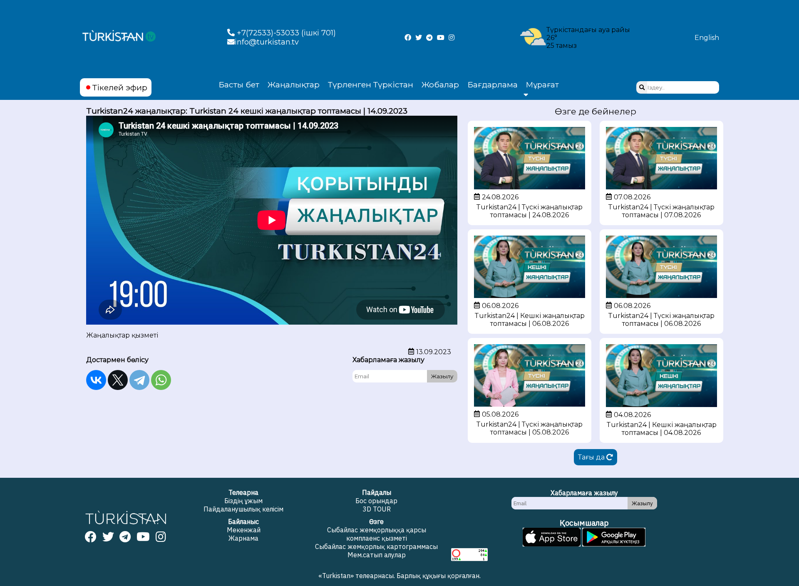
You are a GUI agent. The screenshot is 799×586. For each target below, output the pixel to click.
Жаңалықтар (294, 84)
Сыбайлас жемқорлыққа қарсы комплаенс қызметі (376, 534)
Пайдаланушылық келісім (243, 509)
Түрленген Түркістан (370, 84)
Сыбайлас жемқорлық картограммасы (376, 546)
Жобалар (440, 84)
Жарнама (243, 538)
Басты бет (238, 84)
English (707, 38)
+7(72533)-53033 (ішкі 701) (285, 32)
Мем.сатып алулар (376, 555)
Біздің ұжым (243, 501)
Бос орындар (376, 501)
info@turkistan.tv (267, 42)
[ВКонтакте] (96, 380)
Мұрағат (542, 84)
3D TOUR (376, 509)
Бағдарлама (492, 84)
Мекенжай (244, 530)
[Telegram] (139, 380)
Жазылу (442, 376)
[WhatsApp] (161, 380)
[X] (118, 380)
